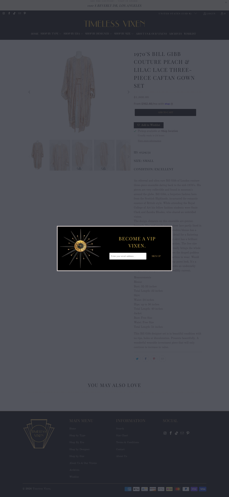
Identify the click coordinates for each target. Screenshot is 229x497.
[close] (168, 229)
